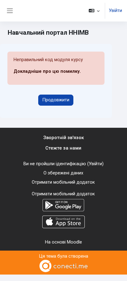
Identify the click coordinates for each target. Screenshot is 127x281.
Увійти (115, 10)
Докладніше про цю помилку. (47, 71)
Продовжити (55, 100)
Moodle (74, 242)
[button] (94, 10)
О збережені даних (63, 173)
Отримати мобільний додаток (63, 182)
